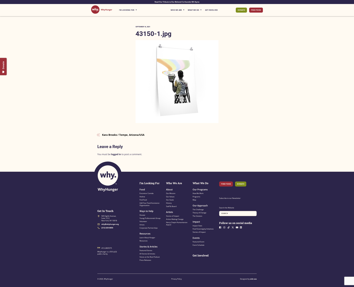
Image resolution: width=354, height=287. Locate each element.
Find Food (256, 10)
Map (194, 200)
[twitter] (233, 227)
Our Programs (200, 189)
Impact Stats (197, 226)
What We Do (193, 10)
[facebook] (221, 227)
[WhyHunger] (101, 12)
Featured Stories (146, 250)
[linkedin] (242, 227)
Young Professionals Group (150, 218)
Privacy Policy (176, 279)
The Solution (197, 216)
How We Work (198, 193)
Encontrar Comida (146, 193)
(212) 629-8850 (107, 228)
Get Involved (211, 10)
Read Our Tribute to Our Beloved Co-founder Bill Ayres (177, 2)
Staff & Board (171, 206)
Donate (241, 10)
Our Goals (170, 200)
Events (196, 237)
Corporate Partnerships (149, 228)
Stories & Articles (149, 246)
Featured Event (198, 242)
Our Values (170, 196)
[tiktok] (229, 227)
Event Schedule (198, 245)
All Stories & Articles (147, 254)
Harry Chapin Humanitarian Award (176, 223)
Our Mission (170, 193)
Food (142, 189)
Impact (196, 221)
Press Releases (145, 260)
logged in (116, 154)
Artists (142, 225)
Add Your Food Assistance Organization (149, 204)
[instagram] (225, 227)
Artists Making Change (174, 219)
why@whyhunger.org (110, 224)
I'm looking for (135, 9)
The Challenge (198, 209)
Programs (196, 196)
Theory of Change (199, 213)
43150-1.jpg (153, 33)
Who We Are (176, 10)
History (169, 203)
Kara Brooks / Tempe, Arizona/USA (123, 134)
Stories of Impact (172, 216)
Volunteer (143, 221)
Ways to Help (146, 211)
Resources (145, 233)
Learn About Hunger (147, 237)
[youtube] (237, 227)
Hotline (142, 196)
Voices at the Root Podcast (150, 257)
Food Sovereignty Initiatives (203, 229)
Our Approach (200, 205)
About (169, 189)
